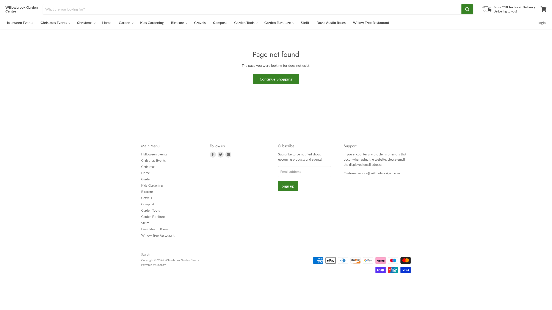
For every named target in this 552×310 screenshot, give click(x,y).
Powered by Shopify (153, 265)
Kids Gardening (152, 22)
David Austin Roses (331, 22)
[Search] (467, 9)
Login (542, 23)
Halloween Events (19, 22)
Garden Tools (244, 22)
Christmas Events (54, 22)
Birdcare (178, 22)
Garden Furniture (278, 22)
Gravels (200, 22)
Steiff (305, 22)
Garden (125, 22)
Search (145, 254)
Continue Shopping (276, 79)
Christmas (85, 22)
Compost (220, 22)
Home (106, 22)
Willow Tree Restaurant (371, 22)
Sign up (288, 186)
